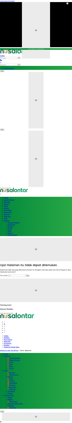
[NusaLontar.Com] (14, 190)
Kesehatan (7, 212)
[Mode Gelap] (1, 61)
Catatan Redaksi (13, 223)
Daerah (6, 204)
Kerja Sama (8, 340)
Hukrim (6, 208)
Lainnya (6, 221)
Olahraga (7, 216)
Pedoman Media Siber (12, 347)
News (6, 371)
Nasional (7, 202)
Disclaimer (7, 343)
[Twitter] (4, 324)
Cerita (10, 229)
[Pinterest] (4, 326)
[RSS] (4, 332)
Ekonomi (7, 214)
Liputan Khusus (9, 200)
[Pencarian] (1, 63)
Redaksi (7, 338)
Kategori (7, 356)
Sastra (10, 233)
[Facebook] (4, 322)
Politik (6, 206)
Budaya (10, 227)
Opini (5, 218)
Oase (9, 231)
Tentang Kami (9, 395)
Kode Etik (7, 341)
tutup (2, 71)
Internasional (12, 235)
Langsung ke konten (7, 1)
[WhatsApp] (4, 330)
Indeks (6, 336)
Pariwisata (11, 225)
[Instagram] (4, 328)
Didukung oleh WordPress (9, 350)
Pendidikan (8, 210)
